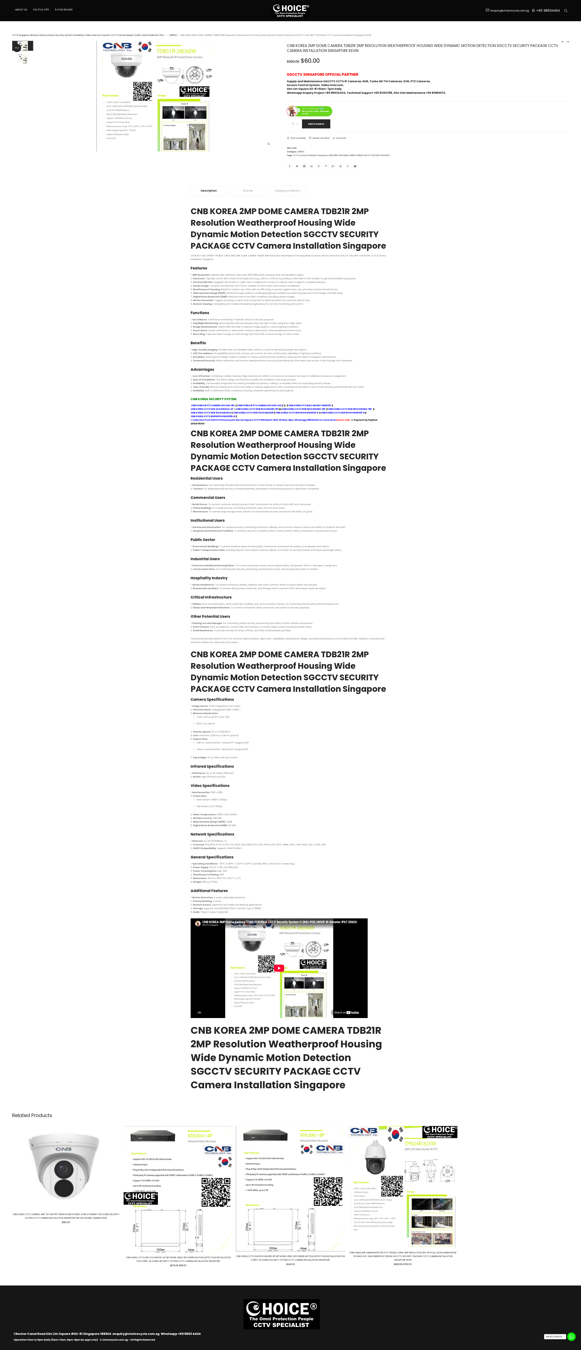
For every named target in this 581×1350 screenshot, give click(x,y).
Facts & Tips (41, 9)
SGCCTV (216, 419)
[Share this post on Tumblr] (319, 166)
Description (209, 190)
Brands (248, 190)
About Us (21, 9)
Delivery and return (321, 138)
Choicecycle (228, 419)
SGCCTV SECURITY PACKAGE (376, 155)
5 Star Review (64, 9)
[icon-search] (566, 10)
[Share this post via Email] (355, 166)
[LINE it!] (340, 166)
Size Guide (341, 138)
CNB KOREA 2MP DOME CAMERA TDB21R (345, 155)
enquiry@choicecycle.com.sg (136, 1334)
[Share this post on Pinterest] (326, 166)
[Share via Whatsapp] (348, 166)
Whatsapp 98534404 (307, 419)
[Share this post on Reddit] (304, 166)
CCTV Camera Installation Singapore (310, 155)
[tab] (209, 191)
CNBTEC (173, 35)
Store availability (298, 138)
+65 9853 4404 (189, 1334)
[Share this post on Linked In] (311, 166)
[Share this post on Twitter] (297, 166)
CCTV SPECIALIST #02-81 (267, 419)
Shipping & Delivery (287, 190)
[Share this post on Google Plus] (333, 166)
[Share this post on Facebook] (290, 166)
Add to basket (316, 123)
